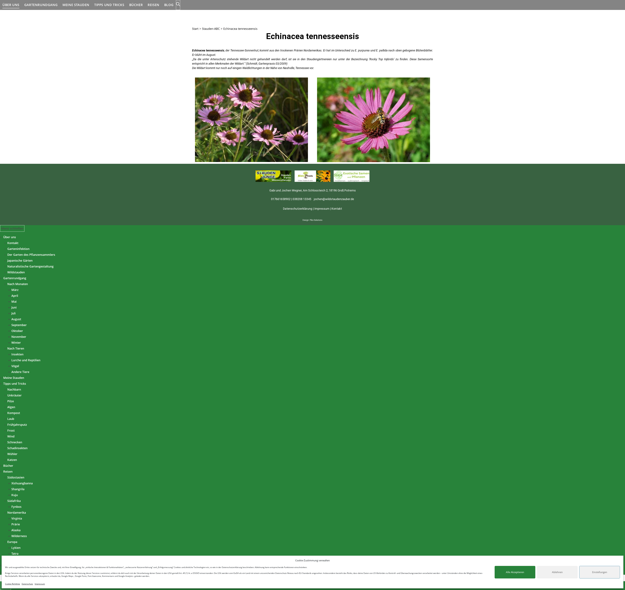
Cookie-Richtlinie (12, 584)
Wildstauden (16, 272)
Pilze (10, 401)
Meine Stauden (13, 378)
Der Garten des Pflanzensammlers (31, 255)
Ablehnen (557, 572)
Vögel (15, 366)
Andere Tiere (20, 372)
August (16, 319)
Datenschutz (27, 584)
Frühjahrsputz (17, 425)
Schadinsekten (17, 448)
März (15, 290)
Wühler (12, 454)
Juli (13, 313)
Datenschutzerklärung (232, 567)
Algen (11, 407)
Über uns (9, 237)
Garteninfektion (18, 249)
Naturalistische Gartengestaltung (30, 266)
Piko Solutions (316, 220)
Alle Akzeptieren (515, 572)
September (19, 325)
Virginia (16, 518)
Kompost (13, 413)
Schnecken (14, 442)
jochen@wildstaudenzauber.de (334, 199)
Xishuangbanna (22, 483)
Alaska (16, 530)
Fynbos (16, 507)
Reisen (8, 471)
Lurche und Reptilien (25, 360)
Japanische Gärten (20, 260)
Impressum (40, 584)
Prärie (15, 524)
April (14, 296)
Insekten (17, 354)
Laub (10, 419)
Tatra (14, 553)
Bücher (8, 466)
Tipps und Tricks (14, 384)
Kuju (14, 495)
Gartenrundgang (14, 278)
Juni (14, 307)
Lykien (16, 548)
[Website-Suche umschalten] (178, 5)
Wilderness (19, 536)
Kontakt (337, 208)
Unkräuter (14, 395)
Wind (10, 436)
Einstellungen (599, 572)
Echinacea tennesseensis (240, 29)
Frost (11, 430)
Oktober (17, 331)
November (18, 337)
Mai (14, 301)
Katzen (12, 460)
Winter (16, 342)
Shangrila (17, 489)
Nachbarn (14, 389)
